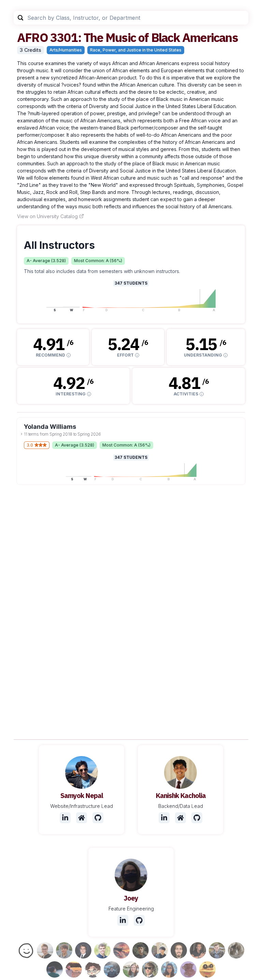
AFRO (32, 37)
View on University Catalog (47, 216)
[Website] (81, 817)
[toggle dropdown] (21, 434)
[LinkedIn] (65, 817)
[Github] (97, 817)
